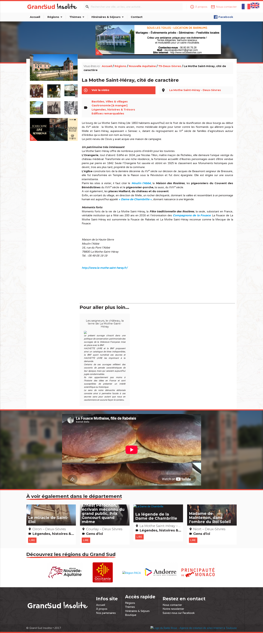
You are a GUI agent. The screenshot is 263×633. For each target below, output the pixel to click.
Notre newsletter (173, 608)
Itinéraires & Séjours (108, 17)
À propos (101, 608)
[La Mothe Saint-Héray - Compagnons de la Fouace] (36, 89)
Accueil (35, 17)
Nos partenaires (106, 613)
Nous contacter (172, 605)
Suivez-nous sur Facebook (179, 613)
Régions (55, 17)
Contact (136, 17)
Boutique (130, 615)
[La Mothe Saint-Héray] (36, 106)
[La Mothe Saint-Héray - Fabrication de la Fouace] (53, 89)
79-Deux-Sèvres (169, 66)
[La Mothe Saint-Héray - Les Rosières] (71, 106)
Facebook (225, 17)
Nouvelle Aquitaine (142, 66)
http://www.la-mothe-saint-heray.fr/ (105, 267)
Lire (32, 540)
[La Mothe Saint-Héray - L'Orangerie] (54, 71)
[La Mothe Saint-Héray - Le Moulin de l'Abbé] (71, 89)
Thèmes (77, 17)
